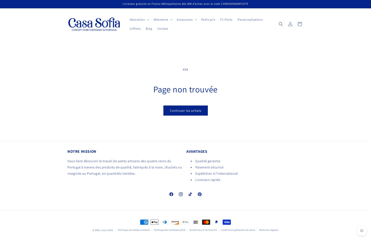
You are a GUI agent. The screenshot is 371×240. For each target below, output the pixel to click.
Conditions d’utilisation (203, 229)
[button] (139, 19)
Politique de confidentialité (169, 229)
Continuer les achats (185, 111)
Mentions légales (268, 229)
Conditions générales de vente (238, 229)
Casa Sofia (107, 230)
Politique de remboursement (134, 229)
